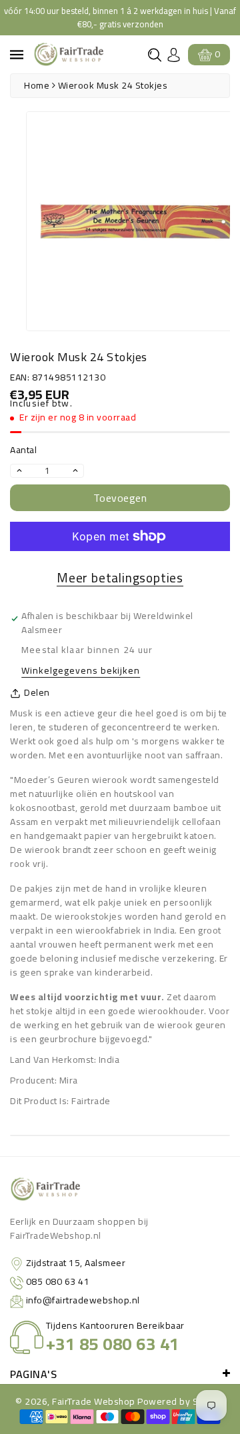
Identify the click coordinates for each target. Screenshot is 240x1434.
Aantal (23, 450)
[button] (154, 55)
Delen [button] (37, 693)
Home (36, 85)
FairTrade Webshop (93, 1401)
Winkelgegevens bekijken (80, 671)
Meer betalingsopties (120, 578)
